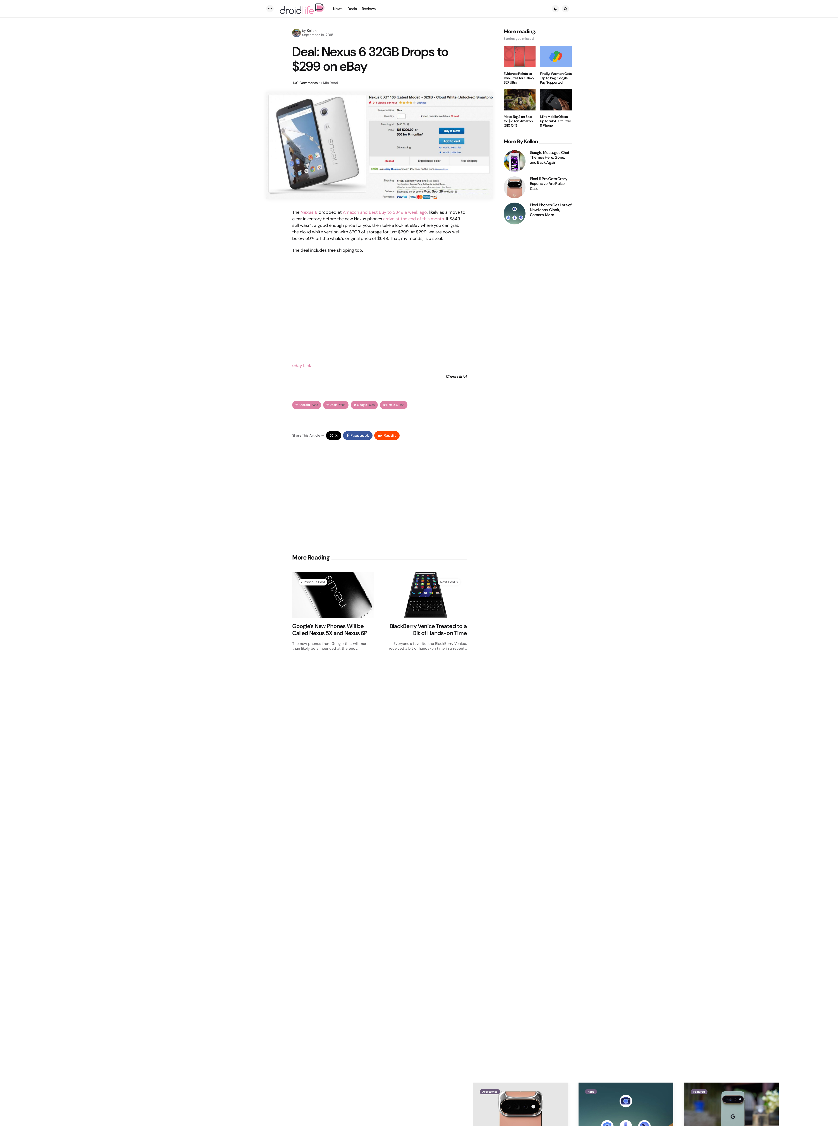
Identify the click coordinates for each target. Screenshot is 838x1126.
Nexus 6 (309, 212)
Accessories (489, 1091)
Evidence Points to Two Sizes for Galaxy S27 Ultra (519, 78)
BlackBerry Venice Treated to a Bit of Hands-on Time (428, 630)
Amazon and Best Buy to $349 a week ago (385, 212)
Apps (591, 1091)
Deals (337, 405)
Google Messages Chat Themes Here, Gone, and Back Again (550, 157)
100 (305, 83)
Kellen (311, 30)
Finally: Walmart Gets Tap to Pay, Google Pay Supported (556, 78)
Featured (699, 1091)
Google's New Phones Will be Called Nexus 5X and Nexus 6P (329, 630)
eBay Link (301, 365)
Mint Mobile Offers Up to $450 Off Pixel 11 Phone (555, 121)
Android (308, 405)
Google (366, 405)
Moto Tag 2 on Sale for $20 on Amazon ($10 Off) (518, 121)
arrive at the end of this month (413, 219)
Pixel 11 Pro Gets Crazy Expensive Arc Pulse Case (549, 183)
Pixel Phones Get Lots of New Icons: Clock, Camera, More (551, 210)
